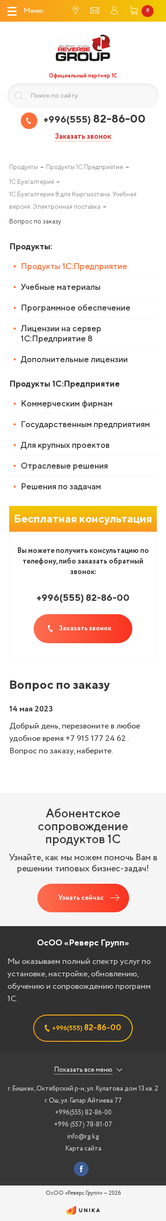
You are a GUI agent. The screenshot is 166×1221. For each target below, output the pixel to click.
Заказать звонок (83, 137)
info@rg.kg (83, 1136)
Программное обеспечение (75, 307)
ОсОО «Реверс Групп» (83, 942)
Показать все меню (83, 1070)
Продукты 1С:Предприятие (74, 266)
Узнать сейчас (81, 898)
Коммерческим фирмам (67, 403)
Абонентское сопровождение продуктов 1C (83, 826)
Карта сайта (83, 1148)
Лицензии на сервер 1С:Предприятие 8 (61, 333)
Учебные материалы (61, 287)
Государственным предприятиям (85, 424)
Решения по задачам (61, 486)
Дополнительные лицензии (74, 359)
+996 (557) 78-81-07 (83, 1124)
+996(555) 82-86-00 (83, 1112)
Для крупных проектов (65, 445)
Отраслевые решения (64, 465)
